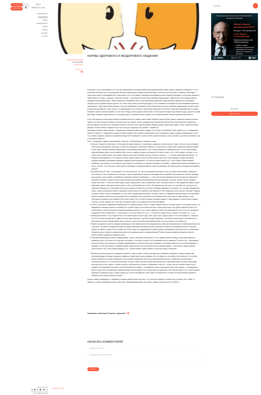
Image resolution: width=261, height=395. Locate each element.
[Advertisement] (143, 74)
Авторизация (16, 8)
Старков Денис (78, 64)
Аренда (45, 30)
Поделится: (79, 69)
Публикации (43, 17)
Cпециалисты (42, 13)
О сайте (44, 36)
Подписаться (234, 113)
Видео (45, 20)
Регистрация (16, 4)
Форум (45, 26)
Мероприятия (42, 23)
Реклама (44, 33)
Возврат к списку (58, 388)
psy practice (38, 6)
